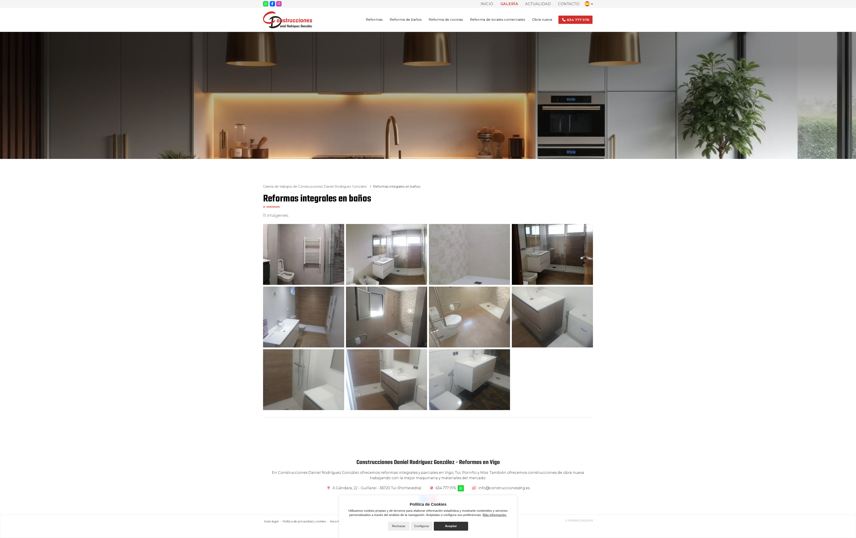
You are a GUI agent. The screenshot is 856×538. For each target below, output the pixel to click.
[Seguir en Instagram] (279, 3)
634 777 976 (446, 488)
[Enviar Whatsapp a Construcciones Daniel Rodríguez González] (265, 3)
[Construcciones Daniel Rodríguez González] (287, 19)
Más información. (495, 515)
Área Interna (338, 521)
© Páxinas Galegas (579, 520)
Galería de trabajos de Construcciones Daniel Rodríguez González (315, 187)
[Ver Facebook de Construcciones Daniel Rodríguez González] (272, 3)
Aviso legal (271, 521)
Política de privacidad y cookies (304, 521)
